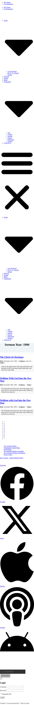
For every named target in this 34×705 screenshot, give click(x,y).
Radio (5, 80)
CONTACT (7, 143)
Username (3, 687)
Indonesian (11, 139)
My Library (7, 2)
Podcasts (6, 76)
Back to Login (25, 703)
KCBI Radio (7, 449)
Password (3, 690)
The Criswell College (10, 446)
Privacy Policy (8, 454)
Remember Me (6, 694)
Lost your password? (13, 703)
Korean (10, 138)
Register (2, 703)
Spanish (10, 136)
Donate (10, 75)
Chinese (10, 134)
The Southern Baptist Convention (14, 451)
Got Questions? (8, 4)
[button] (17, 180)
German (10, 141)
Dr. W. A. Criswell (13, 73)
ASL (9, 133)
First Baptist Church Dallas (12, 448)
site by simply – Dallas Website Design (11, 458)
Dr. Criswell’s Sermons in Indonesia (14, 453)
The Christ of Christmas (12, 357)
